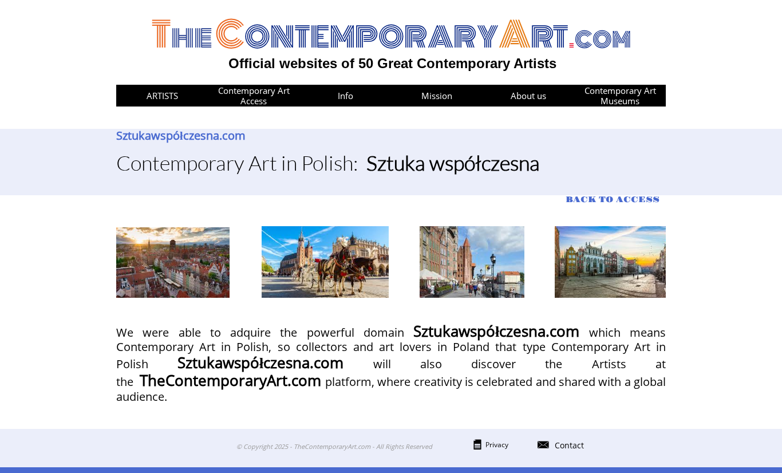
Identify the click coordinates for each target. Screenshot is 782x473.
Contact (569, 445)
